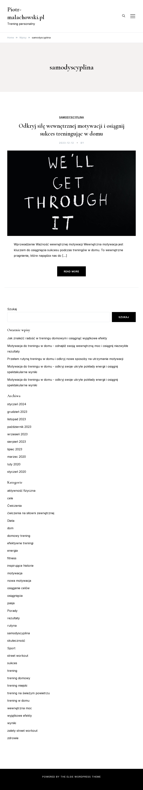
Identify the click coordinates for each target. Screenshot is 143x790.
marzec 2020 (16, 456)
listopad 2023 (16, 419)
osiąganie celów (18, 588)
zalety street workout (22, 730)
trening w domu (18, 700)
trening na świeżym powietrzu (28, 693)
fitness (11, 558)
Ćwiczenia (14, 505)
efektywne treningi (20, 543)
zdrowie (12, 738)
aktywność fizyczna (21, 490)
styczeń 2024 (16, 404)
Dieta (10, 521)
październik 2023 (19, 427)
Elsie (70, 776)
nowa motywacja (19, 580)
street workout (17, 655)
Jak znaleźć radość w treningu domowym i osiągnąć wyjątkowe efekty (57, 338)
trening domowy (18, 678)
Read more (71, 271)
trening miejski (17, 685)
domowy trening (18, 536)
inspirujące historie (20, 565)
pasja (11, 603)
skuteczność (16, 640)
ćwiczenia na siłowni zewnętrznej (30, 513)
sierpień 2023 (16, 441)
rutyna (12, 625)
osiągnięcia (15, 596)
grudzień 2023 (17, 412)
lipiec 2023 (14, 449)
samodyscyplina (71, 117)
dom (10, 528)
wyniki (11, 723)
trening (12, 671)
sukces (12, 663)
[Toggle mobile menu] (133, 16)
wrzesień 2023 (17, 434)
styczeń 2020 (16, 472)
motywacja (14, 573)
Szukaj (12, 309)
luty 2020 (13, 464)
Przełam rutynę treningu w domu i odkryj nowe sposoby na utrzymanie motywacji (65, 359)
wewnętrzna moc (19, 708)
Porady (12, 611)
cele (10, 498)
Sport (11, 648)
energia (12, 550)
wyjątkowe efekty (19, 715)
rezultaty (13, 618)
